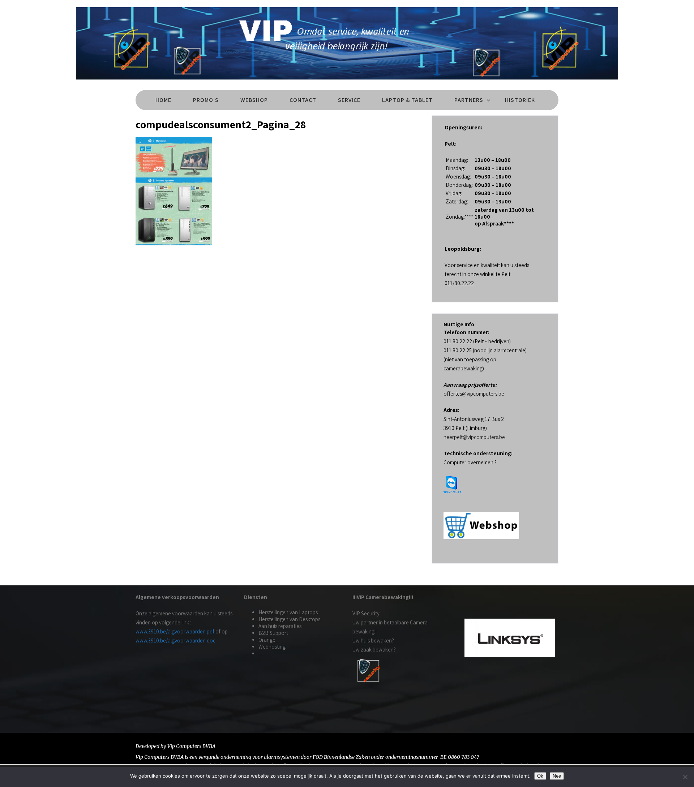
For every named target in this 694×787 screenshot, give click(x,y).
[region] (509, 638)
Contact (303, 100)
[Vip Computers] (347, 81)
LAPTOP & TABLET (407, 100)
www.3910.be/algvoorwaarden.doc (175, 640)
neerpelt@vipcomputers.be (474, 437)
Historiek (520, 100)
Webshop (254, 100)
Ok (540, 776)
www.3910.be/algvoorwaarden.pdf (175, 631)
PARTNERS (468, 100)
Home (163, 100)
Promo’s (206, 100)
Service (349, 100)
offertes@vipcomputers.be (474, 393)
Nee (557, 776)
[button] (472, 638)
